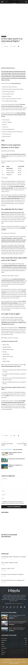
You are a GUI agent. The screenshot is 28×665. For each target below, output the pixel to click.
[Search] (26, 2)
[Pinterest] (14, 607)
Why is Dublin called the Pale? (9, 562)
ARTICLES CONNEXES (6, 449)
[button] (2, 2)
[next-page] (15, 471)
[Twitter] (21, 607)
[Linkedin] (7, 607)
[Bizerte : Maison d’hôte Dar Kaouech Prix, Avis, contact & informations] (4, 629)
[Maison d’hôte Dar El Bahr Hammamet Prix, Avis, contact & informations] (4, 623)
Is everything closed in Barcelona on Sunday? (13, 556)
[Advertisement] (14, 18)
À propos (19, 659)
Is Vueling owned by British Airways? (7, 444)
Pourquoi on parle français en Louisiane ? (12, 574)
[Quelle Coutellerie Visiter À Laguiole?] (4, 454)
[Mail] (10, 607)
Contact (23, 659)
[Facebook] (3, 607)
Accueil (2, 34)
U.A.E (15, 659)
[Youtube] (24, 607)
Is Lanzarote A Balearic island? (22, 444)
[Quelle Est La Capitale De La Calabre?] (4, 466)
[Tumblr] (17, 607)
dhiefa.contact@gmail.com (17, 603)
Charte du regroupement (8, 659)
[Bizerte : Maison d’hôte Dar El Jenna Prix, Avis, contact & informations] (4, 617)
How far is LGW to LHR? (7, 568)
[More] (18, 46)
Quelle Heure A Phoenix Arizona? (16, 458)
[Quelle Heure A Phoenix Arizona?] (4, 460)
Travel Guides (7, 34)
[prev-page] (13, 471)
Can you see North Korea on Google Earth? (12, 580)
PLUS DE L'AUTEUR (17, 449)
